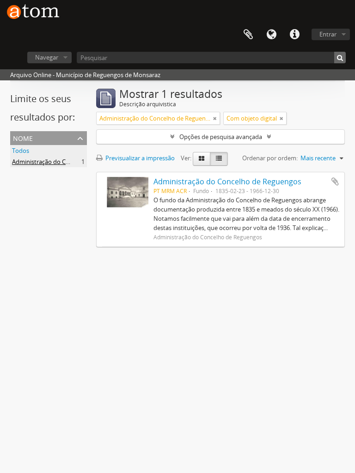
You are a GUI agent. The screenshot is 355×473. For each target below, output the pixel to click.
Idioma (271, 34)
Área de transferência (248, 34)
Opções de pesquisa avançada (220, 137)
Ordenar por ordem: (270, 158)
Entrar (328, 34)
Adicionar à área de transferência (335, 181)
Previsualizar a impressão (139, 158)
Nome (23, 137)
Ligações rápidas (294, 34)
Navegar (46, 57)
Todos (20, 150)
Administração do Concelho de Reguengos (70, 162)
